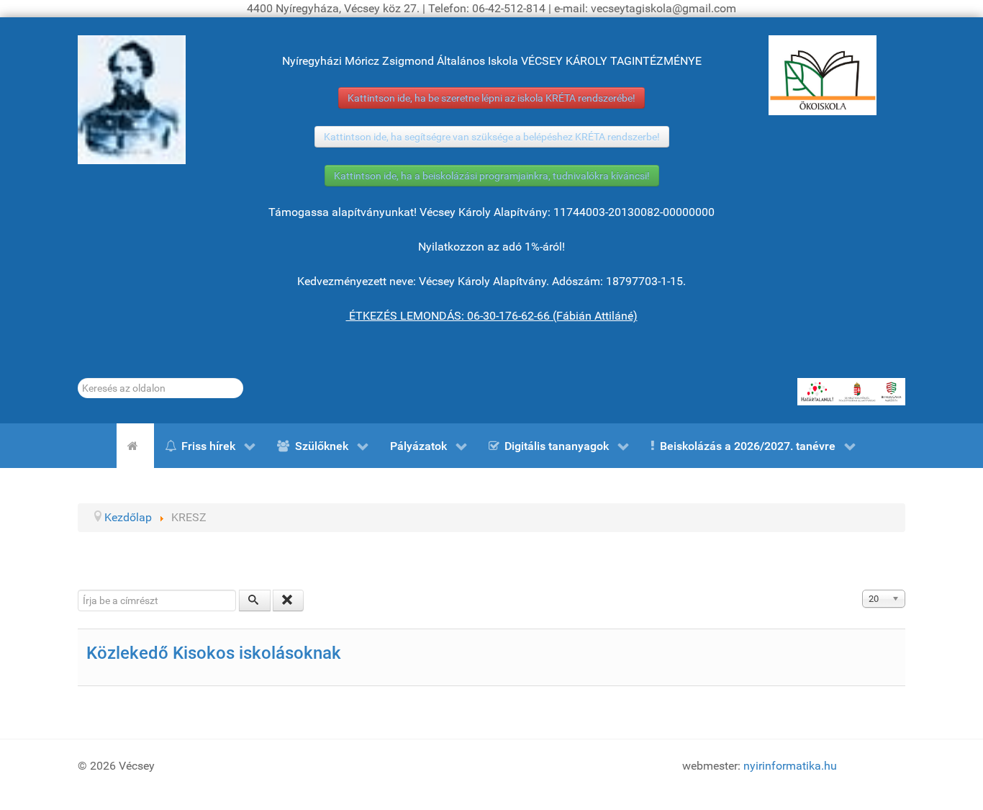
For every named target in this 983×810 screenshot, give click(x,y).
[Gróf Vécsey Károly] (132, 99)
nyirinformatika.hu (790, 766)
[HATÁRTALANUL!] (851, 391)
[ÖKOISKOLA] (822, 75)
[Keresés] (255, 600)
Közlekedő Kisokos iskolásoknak (213, 653)
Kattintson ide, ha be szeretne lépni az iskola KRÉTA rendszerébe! (491, 98)
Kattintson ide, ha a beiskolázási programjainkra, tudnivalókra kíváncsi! (492, 175)
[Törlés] (288, 600)
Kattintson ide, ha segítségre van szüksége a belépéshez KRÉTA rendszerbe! (492, 137)
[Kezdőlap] (135, 445)
